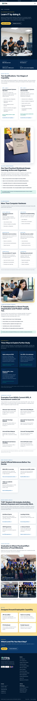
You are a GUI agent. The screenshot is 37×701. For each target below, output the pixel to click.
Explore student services (25, 534)
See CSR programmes (7, 534)
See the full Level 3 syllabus (8, 117)
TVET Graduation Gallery (24, 665)
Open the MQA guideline (7, 490)
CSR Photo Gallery (23, 664)
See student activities (7, 521)
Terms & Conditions (33, 699)
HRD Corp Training (23, 667)
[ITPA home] (5, 3)
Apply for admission (6, 23)
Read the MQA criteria (25, 476)
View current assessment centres (9, 476)
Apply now (4, 648)
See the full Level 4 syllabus (26, 117)
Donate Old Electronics (24, 676)
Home (2, 9)
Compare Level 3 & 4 (17, 23)
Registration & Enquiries (24, 679)
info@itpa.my (3, 691)
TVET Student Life (23, 660)
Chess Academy (23, 669)
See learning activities (25, 521)
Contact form (3, 692)
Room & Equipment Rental (24, 672)
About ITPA (22, 678)
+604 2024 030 (4, 689)
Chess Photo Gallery (23, 671)
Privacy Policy (27, 699)
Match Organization (23, 674)
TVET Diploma (22, 658)
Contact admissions (13, 648)
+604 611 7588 (3, 686)
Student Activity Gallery (24, 662)
